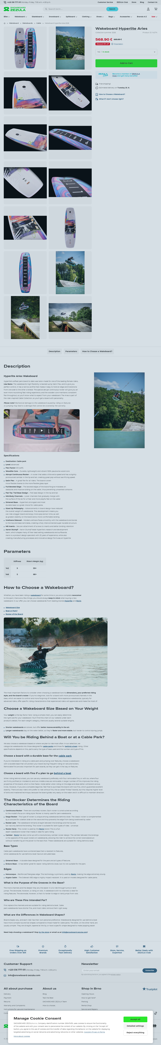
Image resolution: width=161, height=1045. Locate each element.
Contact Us (152, 2)
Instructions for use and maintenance (19, 1009)
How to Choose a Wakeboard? (97, 351)
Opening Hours (87, 994)
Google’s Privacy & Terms (94, 1032)
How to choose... (49, 1005)
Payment (7, 998)
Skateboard (37, 17)
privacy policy (116, 974)
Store (134, 2)
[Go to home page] (5, 23)
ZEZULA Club (122, 2)
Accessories (125, 17)
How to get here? (88, 998)
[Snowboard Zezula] (15, 9)
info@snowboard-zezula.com (74, 932)
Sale (153, 17)
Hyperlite (127, 28)
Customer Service (105, 2)
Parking (84, 1002)
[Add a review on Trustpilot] (149, 990)
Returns (7, 1002)
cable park (65, 756)
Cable (38, 23)
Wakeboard (20, 17)
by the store (44, 932)
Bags (111, 17)
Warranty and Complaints (14, 1005)
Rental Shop (86, 1005)
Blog (142, 2)
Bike (6, 17)
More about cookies (22, 1036)
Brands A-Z (142, 17)
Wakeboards (27, 23)
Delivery (7, 994)
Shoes (99, 17)
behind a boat (62, 773)
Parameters (71, 351)
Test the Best (48, 998)
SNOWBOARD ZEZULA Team (55, 1002)
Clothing (85, 17)
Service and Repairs (89, 1009)
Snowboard (54, 17)
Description (54, 351)
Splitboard (70, 17)
